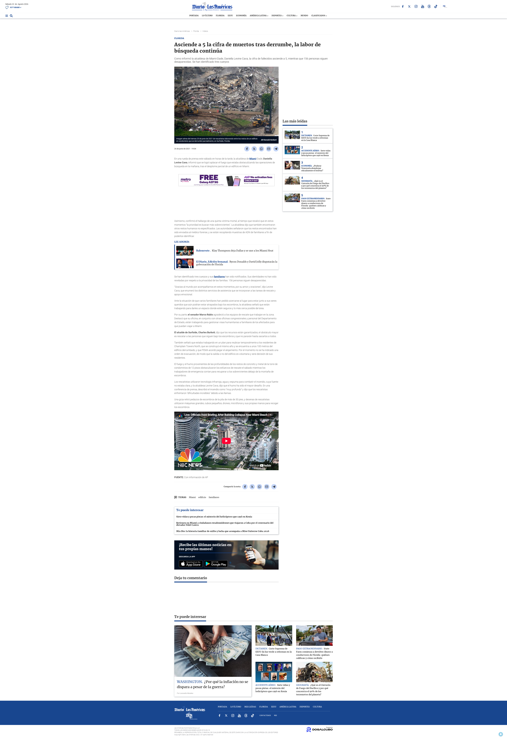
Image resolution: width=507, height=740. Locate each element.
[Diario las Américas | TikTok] (435, 6)
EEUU (230, 16)
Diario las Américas (182, 31)
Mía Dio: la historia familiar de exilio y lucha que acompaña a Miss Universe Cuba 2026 (222, 531)
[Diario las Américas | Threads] (429, 6)
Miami (252, 158)
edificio (202, 497)
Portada (194, 16)
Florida (220, 16)
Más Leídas (250, 707)
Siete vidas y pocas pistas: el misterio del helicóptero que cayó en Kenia (214, 517)
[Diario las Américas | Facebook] (402, 6)
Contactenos (265, 715)
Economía (241, 16)
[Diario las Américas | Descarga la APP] (191, 564)
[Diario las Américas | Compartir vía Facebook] (247, 148)
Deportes (277, 16)
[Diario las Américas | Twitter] (409, 6)
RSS (275, 715)
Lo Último (207, 16)
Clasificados (318, 16)
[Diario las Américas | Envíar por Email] (268, 148)
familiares (219, 276)
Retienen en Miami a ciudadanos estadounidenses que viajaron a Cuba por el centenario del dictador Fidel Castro (224, 524)
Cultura (291, 16)
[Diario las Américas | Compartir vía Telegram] (276, 148)
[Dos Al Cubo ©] (320, 732)
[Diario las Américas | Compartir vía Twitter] (254, 148)
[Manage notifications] (501, 734)
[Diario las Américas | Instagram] (416, 6)
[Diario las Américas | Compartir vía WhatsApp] (261, 148)
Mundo (304, 16)
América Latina (258, 16)
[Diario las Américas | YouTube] (422, 6)
